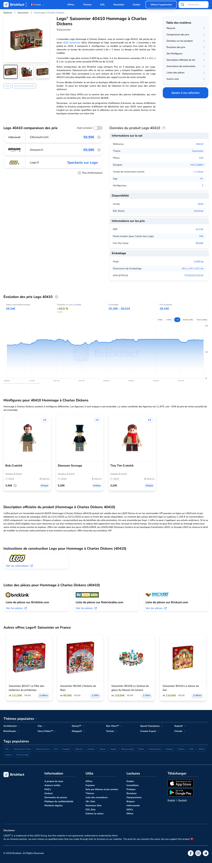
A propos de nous (53, 781)
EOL (102, 4)
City (40, 726)
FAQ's (47, 789)
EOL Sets (90, 809)
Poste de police (155, 749)
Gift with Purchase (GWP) (24, 86)
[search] (182, 4)
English (171, 800)
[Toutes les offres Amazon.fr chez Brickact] (14, 149)
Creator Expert (148, 731)
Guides (136, 4)
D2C (7, 749)
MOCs (129, 809)
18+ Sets (90, 801)
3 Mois (169, 320)
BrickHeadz (9, 731)
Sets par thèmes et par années (102, 789)
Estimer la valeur (95, 813)
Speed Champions (150, 726)
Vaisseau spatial (127, 749)
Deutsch (182, 800)
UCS (56, 749)
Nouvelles (118, 4)
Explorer (90, 785)
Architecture (10, 726)
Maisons (181, 749)
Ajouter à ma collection (185, 93)
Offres (70, 4)
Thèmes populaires (18, 718)
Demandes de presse (55, 797)
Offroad (201, 749)
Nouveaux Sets (94, 805)
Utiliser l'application (161, 4)
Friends (178, 731)
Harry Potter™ (45, 731)
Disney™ (76, 726)
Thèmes (90, 793)
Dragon (113, 749)
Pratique (131, 789)
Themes (87, 4)
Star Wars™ (112, 726)
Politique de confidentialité (58, 801)
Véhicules (78, 749)
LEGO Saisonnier (72, 42)
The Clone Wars (22, 755)
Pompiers (169, 749)
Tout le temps (202, 320)
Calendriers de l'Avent (22, 749)
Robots (141, 749)
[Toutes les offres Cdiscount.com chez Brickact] (14, 137)
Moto (192, 749)
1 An (177, 320)
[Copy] (163, 128)
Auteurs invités (52, 785)
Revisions (131, 793)
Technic (110, 731)
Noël (7, 86)
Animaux (90, 749)
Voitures (102, 749)
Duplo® (178, 726)
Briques (130, 801)
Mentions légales (53, 805)
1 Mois (160, 320)
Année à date (188, 320)
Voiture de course (42, 749)
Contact (48, 793)
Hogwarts (66, 749)
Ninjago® (77, 731)
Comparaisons (134, 797)
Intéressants (133, 805)
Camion (8, 755)
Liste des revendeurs (97, 797)
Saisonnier (197, 151)
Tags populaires (16, 741)
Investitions (132, 785)
